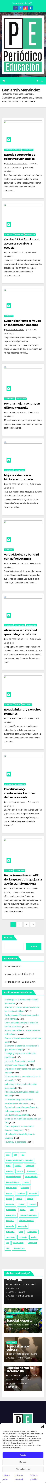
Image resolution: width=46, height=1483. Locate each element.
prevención (22, 1226)
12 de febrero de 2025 (17, 639)
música (22, 1210)
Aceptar (23, 1455)
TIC (7, 1243)
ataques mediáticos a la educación (19, 1160)
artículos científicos (13, 149)
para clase (10, 1221)
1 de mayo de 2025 (15, 252)
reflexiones (21, 398)
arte (15, 1155)
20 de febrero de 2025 (17, 563)
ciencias (18, 1166)
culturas (9, 1171)
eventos (9, 1193)
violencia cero (19, 1248)
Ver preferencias (23, 1469)
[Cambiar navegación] (42, 81)
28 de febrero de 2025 (17, 484)
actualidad (9, 234)
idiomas (19, 1199)
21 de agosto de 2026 (19, 1375)
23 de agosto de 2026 (19, 1325)
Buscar (8, 937)
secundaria (10, 1237)
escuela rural (11, 1188)
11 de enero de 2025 (16, 802)
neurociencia (11, 1215)
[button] (42, 1426)
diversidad (31, 1171)
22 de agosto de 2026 (19, 1354)
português (10, 1226)
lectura (21, 1204)
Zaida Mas (16, 168)
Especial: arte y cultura (17, 1348)
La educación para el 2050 (17, 1115)
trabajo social (18, 1243)
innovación (10, 1204)
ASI (23, 1155)
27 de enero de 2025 (16, 718)
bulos (8, 1166)
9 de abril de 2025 (15, 330)
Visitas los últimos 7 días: (17, 974)
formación (33, 1193)
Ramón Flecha (25, 1358)
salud (21, 1232)
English (26, 1182)
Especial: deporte (19, 1320)
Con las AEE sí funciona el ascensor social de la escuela (21, 243)
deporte (20, 1171)
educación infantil (12, 1182)
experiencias (28, 149)
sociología (23, 1237)
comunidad (30, 1166)
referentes (10, 1232)
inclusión (30, 1199)
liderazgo (32, 1204)
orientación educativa (28, 1215)
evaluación (25, 1188)
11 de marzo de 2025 (16, 412)
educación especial (13, 1177)
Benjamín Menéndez (24, 892)
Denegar (23, 1462)
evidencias (19, 234)
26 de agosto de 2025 (16, 164)
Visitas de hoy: (12, 967)
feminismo (21, 1193)
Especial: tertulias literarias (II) (19, 1369)
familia (17, 704)
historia (9, 1199)
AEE (7, 1155)
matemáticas (11, 1210)
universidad (32, 1243)
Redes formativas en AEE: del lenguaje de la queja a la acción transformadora (23, 879)
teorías (33, 1237)
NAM (31, 1210)
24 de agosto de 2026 (19, 1284)
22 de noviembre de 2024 (18, 888)
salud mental (32, 1232)
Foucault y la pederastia (15, 1142)
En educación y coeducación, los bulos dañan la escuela (19, 793)
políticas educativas (26, 1221)
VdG (7, 1248)
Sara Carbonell (25, 1329)
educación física (31, 1177)
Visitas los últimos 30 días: (17, 982)
